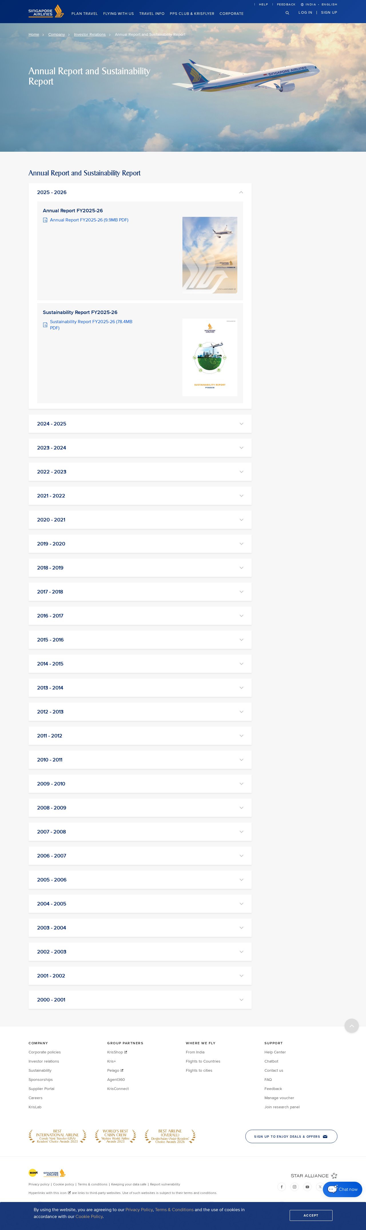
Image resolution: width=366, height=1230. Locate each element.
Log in (305, 12)
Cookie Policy (89, 1216)
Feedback (286, 4)
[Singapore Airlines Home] (46, 16)
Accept (311, 1215)
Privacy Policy (139, 1210)
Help (263, 4)
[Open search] (291, 17)
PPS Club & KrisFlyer (192, 13)
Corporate (232, 13)
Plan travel (84, 13)
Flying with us (118, 13)
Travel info (152, 13)
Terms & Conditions (174, 1210)
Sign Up (329, 12)
